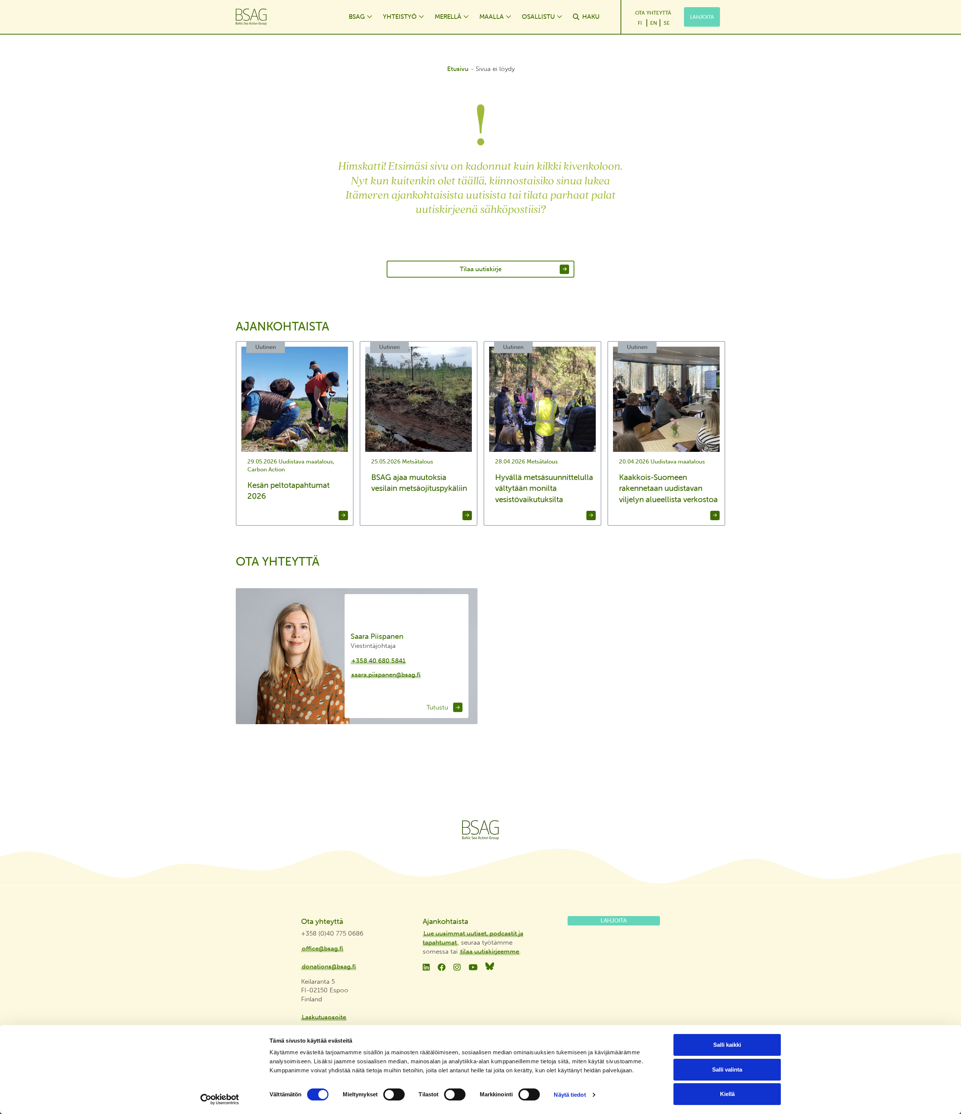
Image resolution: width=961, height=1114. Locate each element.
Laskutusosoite (324, 1017)
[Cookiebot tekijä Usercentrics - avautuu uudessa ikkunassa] (220, 1099)
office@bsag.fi (322, 948)
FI (640, 23)
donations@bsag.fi (329, 966)
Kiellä (727, 1094)
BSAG (357, 16)
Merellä (448, 16)
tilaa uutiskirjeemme (489, 951)
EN (653, 23)
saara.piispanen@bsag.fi (385, 674)
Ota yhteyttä (653, 12)
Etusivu (457, 68)
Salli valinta (727, 1069)
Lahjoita (702, 17)
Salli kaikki (727, 1045)
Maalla (491, 16)
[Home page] (285, 17)
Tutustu (438, 707)
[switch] (394, 1094)
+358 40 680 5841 (378, 660)
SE (667, 23)
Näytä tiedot (570, 1094)
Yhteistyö (400, 16)
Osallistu (538, 16)
